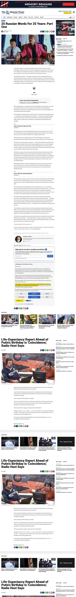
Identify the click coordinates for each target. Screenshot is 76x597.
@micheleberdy (27, 241)
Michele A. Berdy (8, 30)
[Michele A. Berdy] (2, 31)
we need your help (22, 281)
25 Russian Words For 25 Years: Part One (27, 25)
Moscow (29, 245)
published (33, 410)
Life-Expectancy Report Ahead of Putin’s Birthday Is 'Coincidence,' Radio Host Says (24, 342)
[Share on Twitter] (43, 31)
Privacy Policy (25, 258)
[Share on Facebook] (41, 31)
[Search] (74, 17)
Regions (15, 17)
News (4, 17)
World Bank (24, 410)
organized (49, 417)
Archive (41, 17)
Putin (23, 423)
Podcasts (36, 17)
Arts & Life (30, 17)
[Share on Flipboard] (52, 31)
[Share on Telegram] (45, 31)
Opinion (25, 17)
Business (20, 17)
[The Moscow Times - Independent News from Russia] (12, 12)
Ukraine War (9, 17)
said (51, 392)
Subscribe (50, 256)
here (31, 224)
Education (24, 245)
